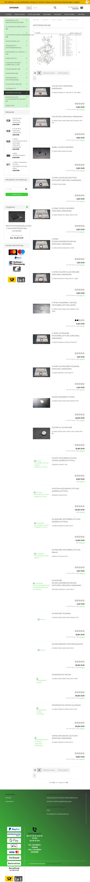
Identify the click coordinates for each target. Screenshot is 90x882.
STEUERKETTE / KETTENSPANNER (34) (13, 47)
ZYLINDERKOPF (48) (13, 69)
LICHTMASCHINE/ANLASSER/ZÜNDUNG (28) (18, 36)
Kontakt (8, 798)
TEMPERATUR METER (61, 675)
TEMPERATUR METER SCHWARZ (66, 705)
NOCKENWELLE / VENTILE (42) (15, 53)
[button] (35, 73)
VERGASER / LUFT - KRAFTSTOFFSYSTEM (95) (14, 21)
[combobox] (49, 73)
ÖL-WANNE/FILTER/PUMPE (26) (15, 28)
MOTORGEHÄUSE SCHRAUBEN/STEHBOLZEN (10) (16, 99)
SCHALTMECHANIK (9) (13, 84)
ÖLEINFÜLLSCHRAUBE (62, 427)
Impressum (9, 801)
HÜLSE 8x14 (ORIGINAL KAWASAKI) (67, 117)
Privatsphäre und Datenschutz (58, 814)
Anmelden (16, 194)
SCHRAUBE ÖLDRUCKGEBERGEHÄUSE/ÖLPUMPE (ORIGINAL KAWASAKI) (66, 583)
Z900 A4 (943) (20, 14)
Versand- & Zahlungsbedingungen (59, 801)
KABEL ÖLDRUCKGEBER (62, 147)
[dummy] (17, 216)
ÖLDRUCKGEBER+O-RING (63, 397)
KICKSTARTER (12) (12, 73)
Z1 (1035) (8, 14)
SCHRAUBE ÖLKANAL (61, 613)
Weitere (81, 14)
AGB (48, 810)
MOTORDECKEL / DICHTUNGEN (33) (12, 79)
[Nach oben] (84, 878)
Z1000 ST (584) (69, 14)
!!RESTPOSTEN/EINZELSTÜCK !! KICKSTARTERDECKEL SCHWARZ (18, 228)
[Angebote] (27, 207)
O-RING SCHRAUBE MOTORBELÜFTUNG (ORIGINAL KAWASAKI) (66, 335)
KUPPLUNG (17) (11, 58)
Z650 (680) (47, 14)
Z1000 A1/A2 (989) (34, 14)
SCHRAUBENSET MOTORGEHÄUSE (67, 644)
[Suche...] (55, 8)
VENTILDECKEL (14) (13, 41)
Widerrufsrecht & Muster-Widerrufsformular (62, 798)
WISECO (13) (10, 105)
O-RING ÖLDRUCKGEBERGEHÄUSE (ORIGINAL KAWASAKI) (64, 241)
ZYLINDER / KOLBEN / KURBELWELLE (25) (13, 64)
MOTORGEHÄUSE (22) (13, 93)
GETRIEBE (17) (11, 88)
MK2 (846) (57, 14)
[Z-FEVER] (14, 7)
